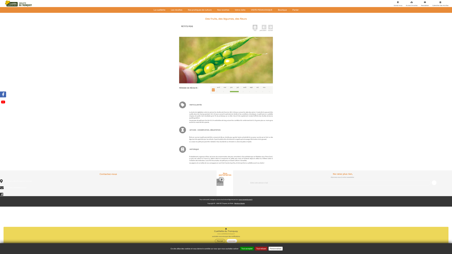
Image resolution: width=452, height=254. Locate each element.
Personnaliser (275, 248)
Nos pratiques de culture (200, 10)
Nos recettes (223, 10)
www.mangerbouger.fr (245, 199)
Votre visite (240, 10)
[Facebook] (398, 2)
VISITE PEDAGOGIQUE (261, 10)
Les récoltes (176, 10)
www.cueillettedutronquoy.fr (226, 234)
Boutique (282, 10)
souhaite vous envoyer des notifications (226, 236)
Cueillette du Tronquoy (226, 231)
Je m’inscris (434, 182)
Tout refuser (261, 248)
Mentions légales (239, 203)
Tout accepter (247, 248)
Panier (295, 10)
